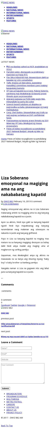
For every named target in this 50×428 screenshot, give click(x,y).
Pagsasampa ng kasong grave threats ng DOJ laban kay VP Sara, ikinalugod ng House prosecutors (27, 123)
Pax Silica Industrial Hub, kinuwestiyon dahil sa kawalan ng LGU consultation (27, 78)
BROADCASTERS (14, 393)
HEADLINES (11, 7)
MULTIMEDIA (12, 399)
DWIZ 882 (8, 201)
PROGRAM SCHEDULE (16, 396)
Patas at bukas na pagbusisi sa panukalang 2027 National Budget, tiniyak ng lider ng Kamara (25, 131)
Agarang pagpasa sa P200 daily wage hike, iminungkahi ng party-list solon (25, 100)
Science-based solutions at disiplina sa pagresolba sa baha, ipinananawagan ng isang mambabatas (27, 107)
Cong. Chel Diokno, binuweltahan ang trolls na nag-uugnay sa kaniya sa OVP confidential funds (26, 115)
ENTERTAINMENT (14, 15)
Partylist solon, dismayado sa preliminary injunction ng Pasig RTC (25, 73)
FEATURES (11, 20)
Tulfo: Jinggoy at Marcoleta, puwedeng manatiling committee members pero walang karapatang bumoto (26, 85)
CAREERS (10, 404)
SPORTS (10, 18)
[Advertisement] (25, 158)
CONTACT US (12, 407)
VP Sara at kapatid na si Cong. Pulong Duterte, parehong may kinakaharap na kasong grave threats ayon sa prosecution (27, 93)
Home (4, 138)
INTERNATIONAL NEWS (17, 12)
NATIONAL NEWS (14, 9)
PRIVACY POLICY (14, 412)
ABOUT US (11, 409)
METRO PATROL (14, 401)
